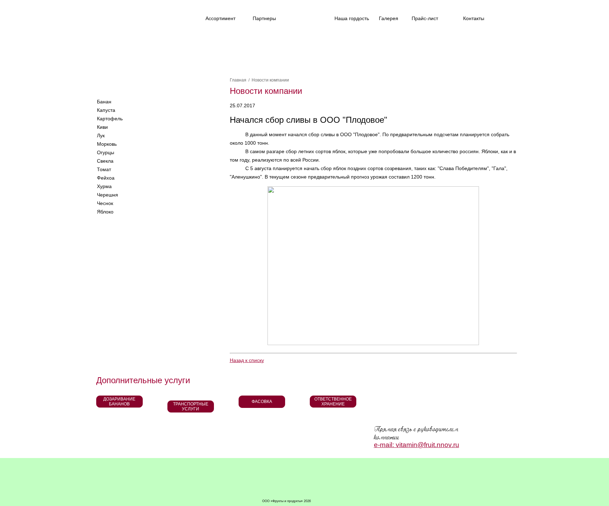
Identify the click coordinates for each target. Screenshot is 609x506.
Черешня (107, 195)
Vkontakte (121, 16)
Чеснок (105, 203)
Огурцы (105, 152)
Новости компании (270, 80)
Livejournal (153, 16)
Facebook (105, 16)
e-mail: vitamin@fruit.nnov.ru (416, 444)
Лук (101, 135)
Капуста (106, 110)
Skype (159, 85)
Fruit (145, 43)
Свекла (105, 161)
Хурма (104, 186)
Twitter (137, 16)
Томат (104, 169)
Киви (102, 127)
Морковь (107, 144)
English (131, 84)
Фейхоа (106, 178)
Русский (104, 84)
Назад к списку (247, 360)
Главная (238, 80)
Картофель (110, 118)
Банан (104, 101)
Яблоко (105, 212)
